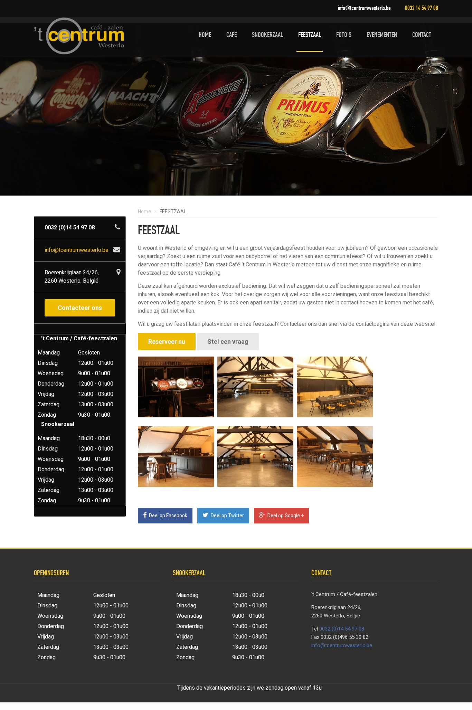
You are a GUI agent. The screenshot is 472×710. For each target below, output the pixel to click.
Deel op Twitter (227, 515)
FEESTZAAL (309, 35)
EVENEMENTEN (382, 35)
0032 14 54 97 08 (421, 9)
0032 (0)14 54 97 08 (341, 629)
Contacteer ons (80, 307)
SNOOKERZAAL (267, 35)
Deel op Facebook (167, 515)
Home (144, 211)
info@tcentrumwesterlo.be (364, 9)
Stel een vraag (227, 341)
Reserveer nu (166, 341)
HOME (205, 35)
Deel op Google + (285, 515)
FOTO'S (343, 35)
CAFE (231, 35)
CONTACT (421, 35)
